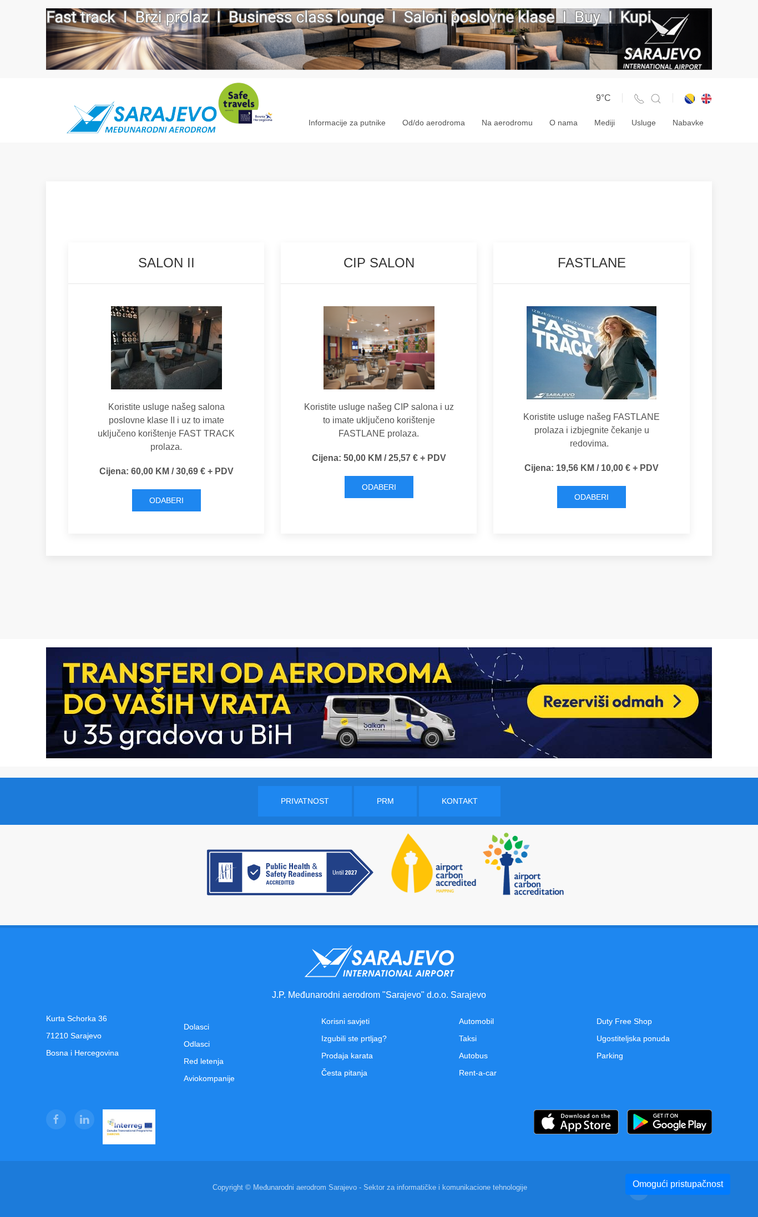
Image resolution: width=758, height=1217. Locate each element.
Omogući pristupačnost (678, 1184)
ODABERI (166, 500)
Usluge (643, 122)
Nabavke (688, 122)
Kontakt (460, 801)
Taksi (468, 1038)
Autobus (473, 1055)
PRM (385, 801)
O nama (563, 122)
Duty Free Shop (624, 1021)
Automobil (476, 1021)
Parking (610, 1055)
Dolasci (196, 1026)
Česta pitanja (344, 1072)
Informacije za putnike (347, 122)
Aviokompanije (209, 1078)
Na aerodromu (507, 122)
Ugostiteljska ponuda (633, 1038)
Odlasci (197, 1043)
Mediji (604, 122)
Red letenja (204, 1061)
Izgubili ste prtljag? (354, 1038)
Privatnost (305, 801)
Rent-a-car (478, 1072)
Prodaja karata (347, 1055)
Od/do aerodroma (433, 122)
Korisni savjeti (345, 1021)
